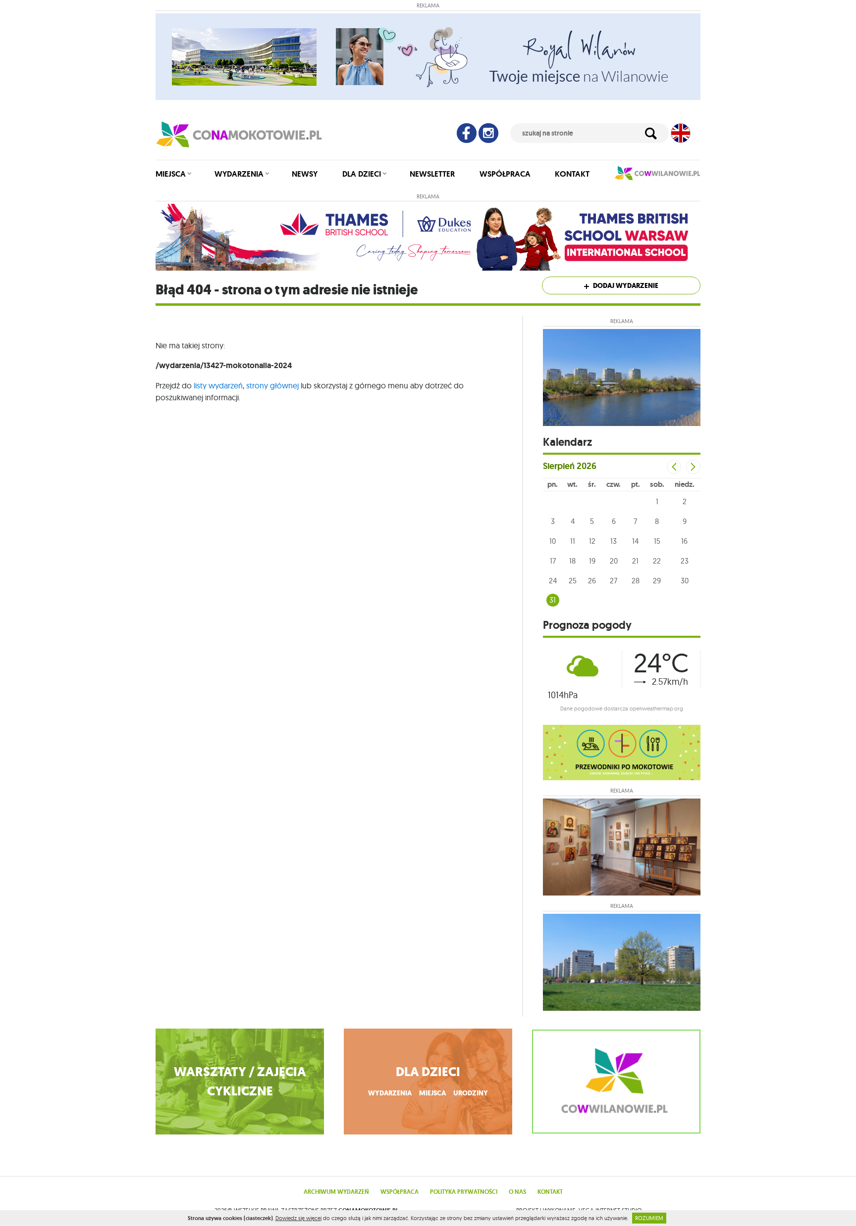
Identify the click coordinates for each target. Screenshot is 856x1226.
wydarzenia (390, 1093)
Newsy (305, 174)
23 (685, 561)
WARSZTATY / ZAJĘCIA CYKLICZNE (240, 1081)
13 (613, 541)
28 (636, 580)
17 (553, 561)
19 (592, 561)
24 (553, 580)
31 (552, 600)
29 (657, 580)
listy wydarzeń (218, 385)
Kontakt (572, 174)
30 (685, 580)
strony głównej (272, 385)
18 (572, 561)
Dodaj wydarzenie (624, 285)
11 (572, 541)
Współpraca (505, 174)
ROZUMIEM (649, 1218)
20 (614, 561)
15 (657, 541)
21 (635, 561)
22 (657, 561)
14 (635, 541)
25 (573, 580)
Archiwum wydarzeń (336, 1192)
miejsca (432, 1093)
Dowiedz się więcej (298, 1218)
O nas (517, 1192)
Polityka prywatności (463, 1192)
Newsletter (432, 174)
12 (592, 541)
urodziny (470, 1093)
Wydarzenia (239, 174)
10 (552, 541)
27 (613, 580)
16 (684, 541)
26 (592, 580)
